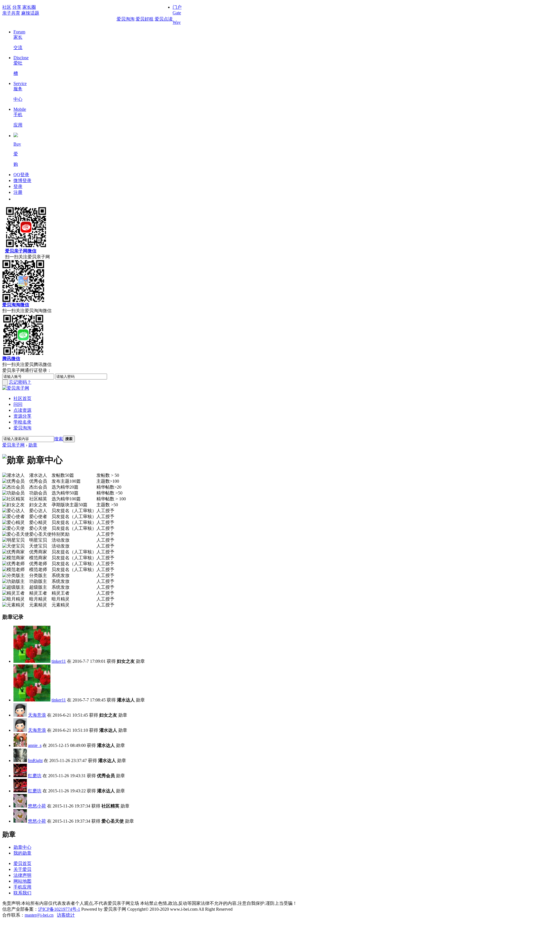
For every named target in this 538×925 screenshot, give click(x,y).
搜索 (58, 438)
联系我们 (22, 893)
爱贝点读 (164, 19)
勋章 (32, 445)
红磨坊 (34, 775)
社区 (6, 7)
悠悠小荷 (37, 806)
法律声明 (22, 875)
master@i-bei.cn (39, 915)
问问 (17, 404)
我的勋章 (22, 853)
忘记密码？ (20, 382)
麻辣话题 (30, 13)
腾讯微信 (11, 358)
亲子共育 (11, 13)
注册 (17, 192)
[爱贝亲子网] (15, 388)
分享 (16, 7)
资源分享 (22, 416)
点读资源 (22, 410)
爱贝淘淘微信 (15, 304)
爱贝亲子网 (13, 445)
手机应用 (22, 887)
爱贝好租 (145, 19)
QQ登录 (21, 174)
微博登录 (22, 180)
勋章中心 (22, 847)
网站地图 (22, 881)
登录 (17, 186)
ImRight (35, 760)
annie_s (34, 745)
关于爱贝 (22, 869)
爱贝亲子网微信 (20, 250)
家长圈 (29, 7)
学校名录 (22, 422)
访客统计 (66, 915)
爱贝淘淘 (125, 19)
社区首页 (22, 398)
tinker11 (59, 661)
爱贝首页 (22, 863)
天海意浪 (37, 715)
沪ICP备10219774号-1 (59, 909)
